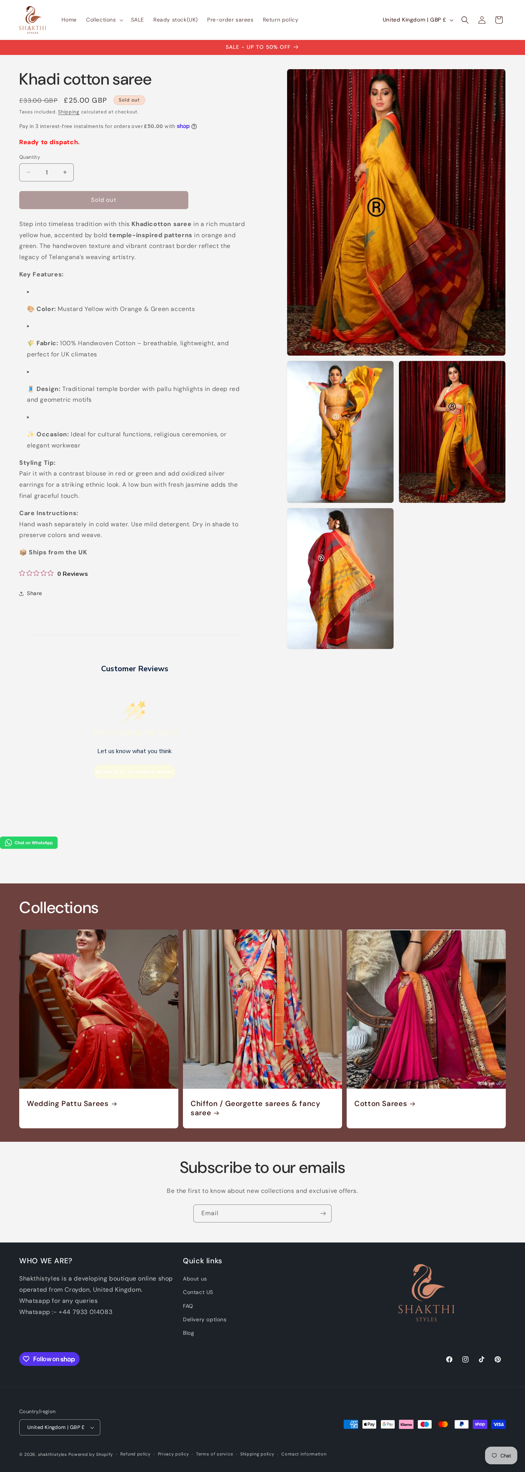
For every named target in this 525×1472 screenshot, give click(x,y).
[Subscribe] (322, 1213)
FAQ (188, 1305)
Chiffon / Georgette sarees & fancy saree (255, 1108)
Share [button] (34, 593)
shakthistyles (52, 1454)
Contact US (198, 1292)
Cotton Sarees (380, 1103)
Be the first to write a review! (134, 771)
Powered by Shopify (90, 1454)
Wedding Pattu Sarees (68, 1103)
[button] (103, 20)
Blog (188, 1332)
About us (195, 1278)
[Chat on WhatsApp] (29, 847)
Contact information (303, 1454)
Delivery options (205, 1319)
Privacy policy (173, 1454)
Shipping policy (257, 1454)
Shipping (69, 112)
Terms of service (214, 1454)
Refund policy (135, 1454)
